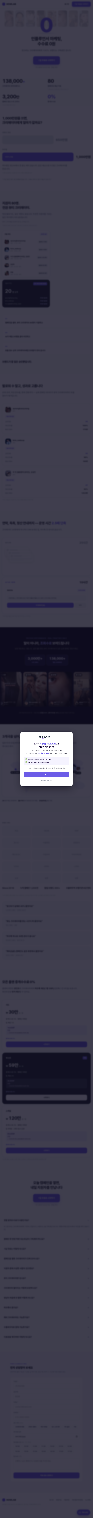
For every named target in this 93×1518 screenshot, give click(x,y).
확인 (46, 775)
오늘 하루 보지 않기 (46, 780)
